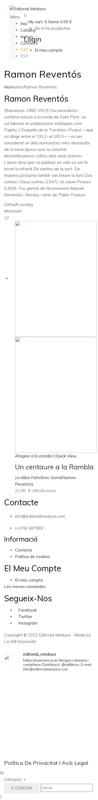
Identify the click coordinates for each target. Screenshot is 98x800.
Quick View (66, 456)
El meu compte (29, 580)
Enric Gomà (51, 477)
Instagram (28, 623)
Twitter (25, 616)
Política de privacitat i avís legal (46, 762)
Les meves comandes (25, 586)
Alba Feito (31, 477)
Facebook (27, 610)
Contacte (23, 550)
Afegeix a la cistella (33, 456)
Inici (7, 86)
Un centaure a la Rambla (54, 467)
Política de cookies (32, 556)
